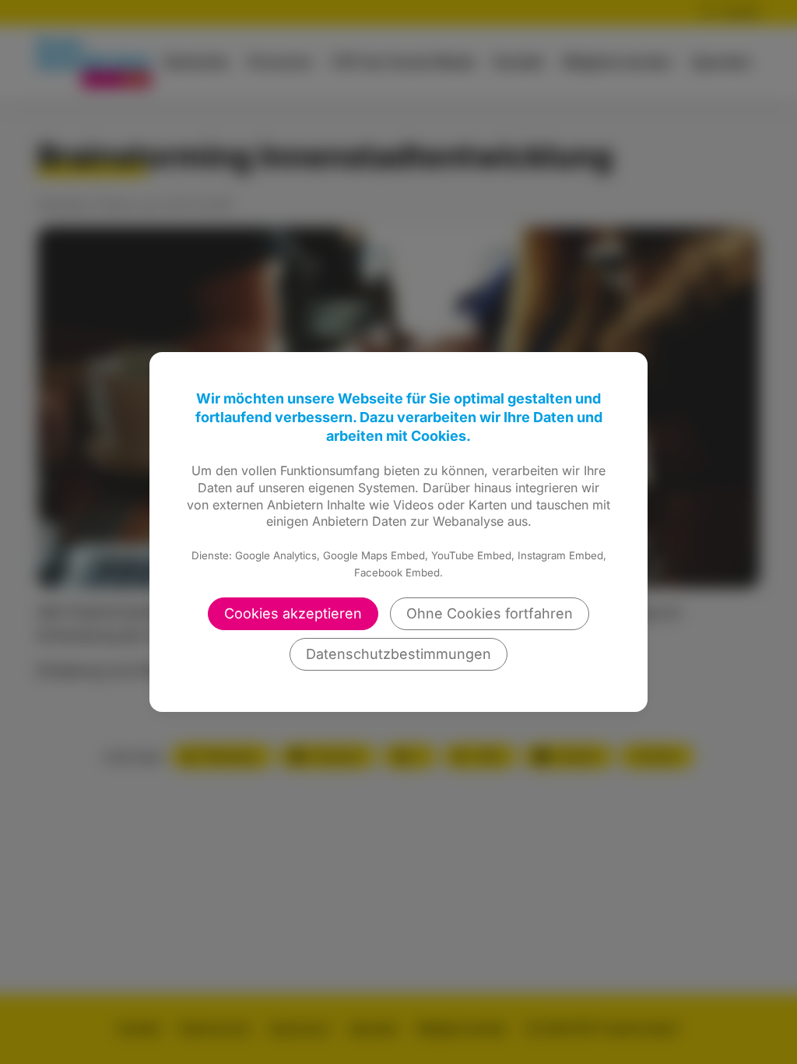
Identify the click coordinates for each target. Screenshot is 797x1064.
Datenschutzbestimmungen (398, 654)
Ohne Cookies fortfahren (489, 613)
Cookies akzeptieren (293, 613)
